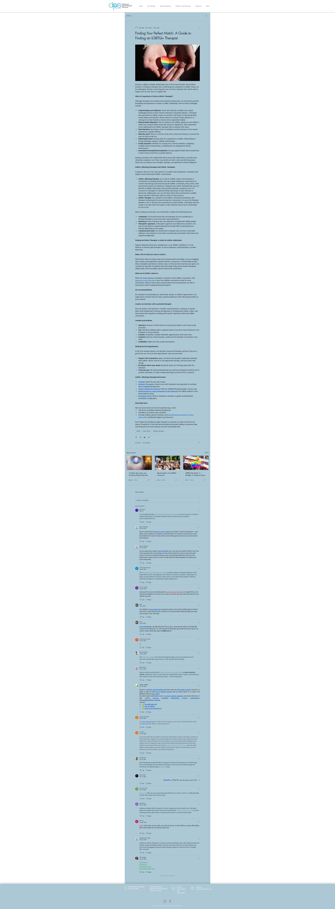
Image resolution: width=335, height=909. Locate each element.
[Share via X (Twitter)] (140, 437)
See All (207, 452)
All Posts (128, 16)
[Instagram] (165, 901)
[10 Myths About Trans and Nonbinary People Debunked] (139, 463)
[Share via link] (149, 437)
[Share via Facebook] (136, 437)
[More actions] (199, 28)
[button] (206, 15)
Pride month (146, 431)
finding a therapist (158, 431)
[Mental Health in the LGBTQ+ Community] (167, 463)
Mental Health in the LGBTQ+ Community (167, 474)
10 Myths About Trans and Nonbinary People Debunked (138, 474)
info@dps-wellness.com (204, 889)
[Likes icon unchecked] (140, 522)
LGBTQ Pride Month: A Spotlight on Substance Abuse (195, 474)
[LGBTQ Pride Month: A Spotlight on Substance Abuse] (195, 463)
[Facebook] (170, 901)
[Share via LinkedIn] (144, 437)
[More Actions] (199, 510)
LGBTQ (138, 431)
